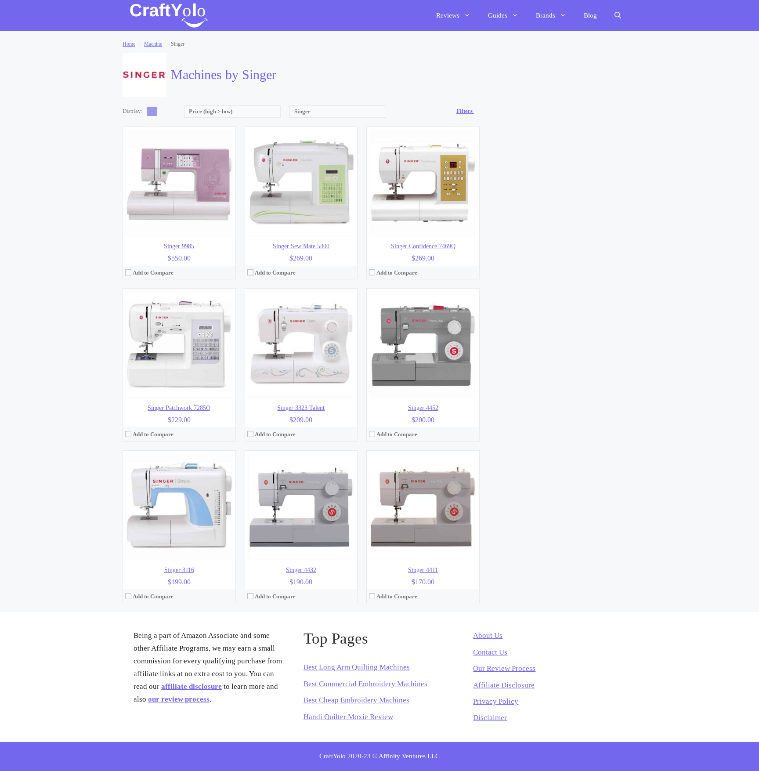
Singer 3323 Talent (301, 408)
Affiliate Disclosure (504, 685)
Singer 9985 (179, 246)
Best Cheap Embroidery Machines (356, 700)
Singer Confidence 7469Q (423, 246)
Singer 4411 (423, 570)
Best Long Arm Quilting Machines (357, 667)
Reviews (447, 15)
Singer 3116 (179, 570)
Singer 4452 (423, 408)
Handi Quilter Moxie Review (348, 717)
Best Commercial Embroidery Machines (365, 684)
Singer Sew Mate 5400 (301, 246)
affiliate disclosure (191, 686)
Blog (590, 15)
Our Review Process (504, 668)
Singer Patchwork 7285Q (179, 408)
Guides (497, 15)
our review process (179, 699)
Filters (465, 111)
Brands (545, 15)
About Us (487, 635)
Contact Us (490, 652)
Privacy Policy (495, 701)
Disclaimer (490, 717)
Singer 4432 (301, 570)
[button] (618, 15)
